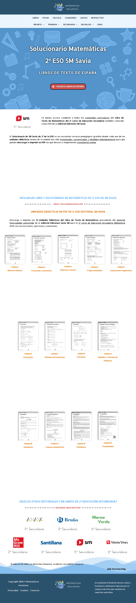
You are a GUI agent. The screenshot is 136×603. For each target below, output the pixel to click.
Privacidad (13, 590)
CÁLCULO (57, 18)
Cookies (24, 590)
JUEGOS (83, 18)
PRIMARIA (52, 24)
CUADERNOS (70, 18)
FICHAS (45, 18)
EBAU (99, 24)
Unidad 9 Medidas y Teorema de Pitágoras (108, 357)
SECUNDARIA (69, 24)
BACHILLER (86, 24)
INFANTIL (38, 24)
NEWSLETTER (97, 18)
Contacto (34, 590)
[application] (43, 24)
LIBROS (35, 18)
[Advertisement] (68, 170)
